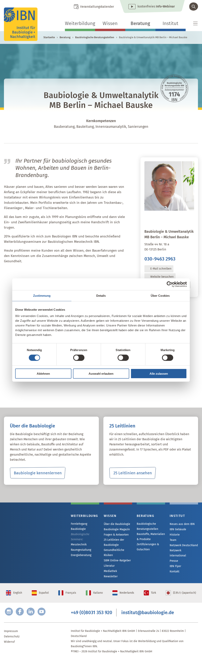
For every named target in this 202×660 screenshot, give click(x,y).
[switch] (78, 358)
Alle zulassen (159, 373)
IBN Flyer (175, 566)
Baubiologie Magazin (117, 529)
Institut (170, 23)
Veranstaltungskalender (97, 6)
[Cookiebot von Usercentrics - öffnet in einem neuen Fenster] (169, 284)
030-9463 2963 (159, 259)
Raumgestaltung (81, 550)
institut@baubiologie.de (147, 612)
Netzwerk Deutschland (184, 545)
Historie (175, 534)
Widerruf (9, 641)
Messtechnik (79, 544)
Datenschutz (12, 636)
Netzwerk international (178, 553)
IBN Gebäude (178, 529)
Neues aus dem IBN (182, 524)
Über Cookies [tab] (160, 295)
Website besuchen (162, 276)
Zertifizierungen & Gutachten (148, 547)
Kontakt (174, 571)
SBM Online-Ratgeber (117, 560)
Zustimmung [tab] (42, 295)
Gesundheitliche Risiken (114, 552)
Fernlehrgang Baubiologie (79, 526)
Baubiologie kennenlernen (38, 473)
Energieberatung (81, 555)
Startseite (49, 37)
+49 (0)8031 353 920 (91, 612)
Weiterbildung (80, 23)
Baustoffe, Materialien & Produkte (151, 536)
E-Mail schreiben (160, 268)
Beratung (140, 23)
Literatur (109, 565)
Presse (174, 561)
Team (173, 540)
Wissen (110, 23)
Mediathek (110, 571)
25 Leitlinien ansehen (132, 473)
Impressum (11, 631)
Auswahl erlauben (101, 373)
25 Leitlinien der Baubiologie (114, 542)
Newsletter (111, 576)
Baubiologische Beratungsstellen (94, 37)
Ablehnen (43, 373)
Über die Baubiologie (117, 524)
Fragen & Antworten (116, 534)
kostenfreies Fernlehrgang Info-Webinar (37, 530)
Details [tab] (101, 295)
